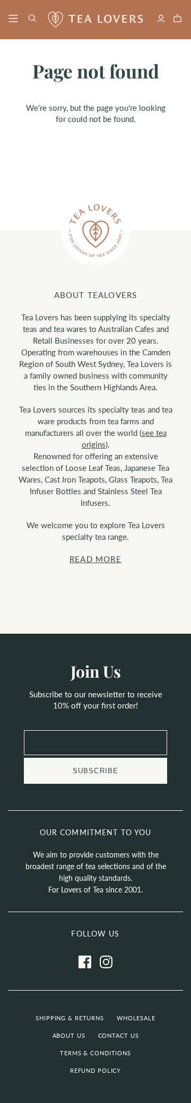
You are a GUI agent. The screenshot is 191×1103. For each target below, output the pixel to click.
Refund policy (95, 1070)
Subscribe (95, 771)
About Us (69, 1035)
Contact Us (118, 1035)
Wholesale (136, 1017)
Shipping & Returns (70, 1017)
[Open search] (32, 18)
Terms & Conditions (95, 1052)
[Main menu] (13, 18)
